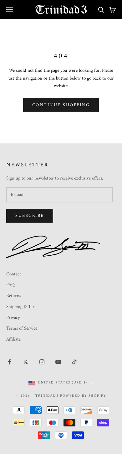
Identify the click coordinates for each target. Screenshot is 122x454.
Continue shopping (61, 105)
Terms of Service (21, 328)
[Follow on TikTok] (74, 362)
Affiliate (13, 339)
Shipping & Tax (20, 307)
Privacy (13, 318)
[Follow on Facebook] (9, 362)
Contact (13, 274)
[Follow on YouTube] (58, 362)
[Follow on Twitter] (26, 362)
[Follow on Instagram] (42, 362)
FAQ (10, 285)
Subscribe (29, 216)
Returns (13, 296)
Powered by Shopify (83, 396)
